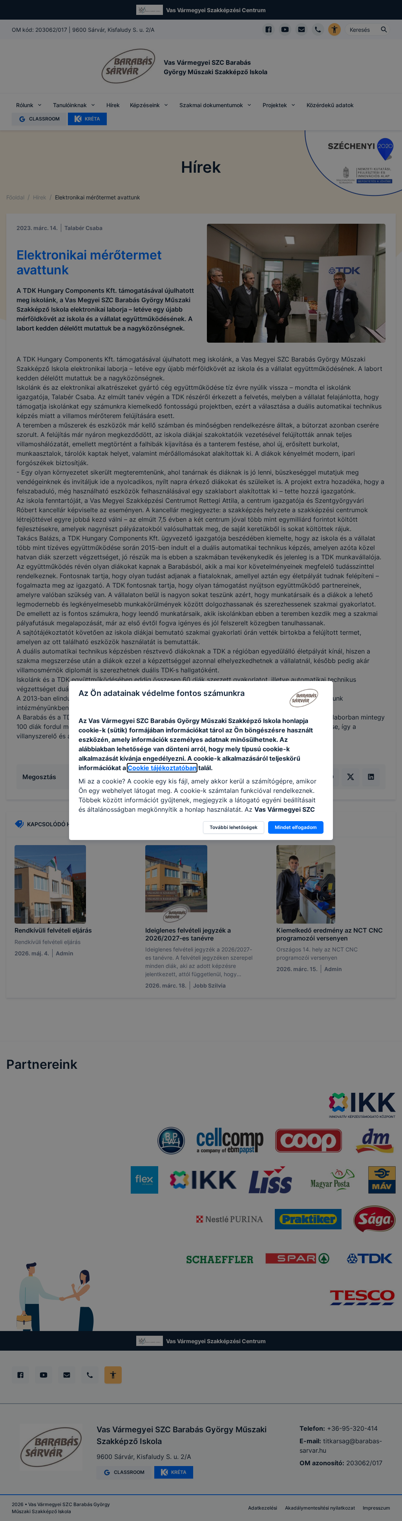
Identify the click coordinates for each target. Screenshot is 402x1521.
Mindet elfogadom (296, 827)
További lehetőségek (234, 827)
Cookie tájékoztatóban (162, 768)
